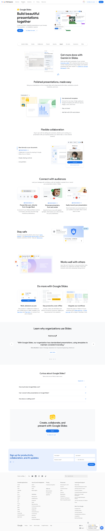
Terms (31, 525)
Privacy (26, 525)
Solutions (17, 2)
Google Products (45, 525)
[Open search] (84, 2)
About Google (36, 525)
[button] (101, 528)
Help (51, 525)
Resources (44, 2)
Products (23, 2)
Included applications (22, 482)
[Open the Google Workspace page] (7, 2)
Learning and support (80, 482)
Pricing (38, 2)
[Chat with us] (101, 528)
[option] (24, 44)
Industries (29, 2)
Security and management (38, 482)
